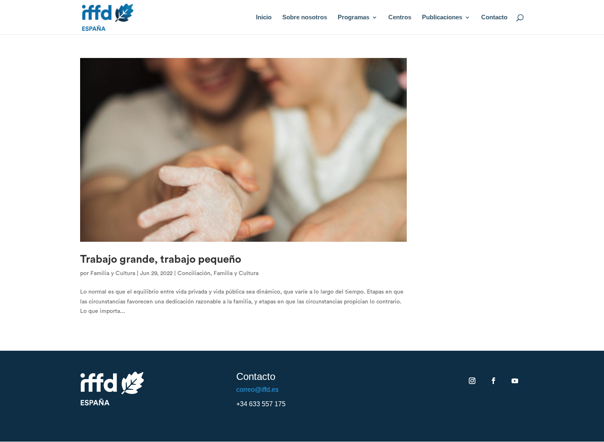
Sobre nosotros (304, 17)
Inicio (264, 17)
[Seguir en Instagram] (472, 381)
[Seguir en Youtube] (515, 381)
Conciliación (194, 273)
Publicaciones (442, 17)
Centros (399, 17)
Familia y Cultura (112, 273)
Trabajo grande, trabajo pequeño (160, 259)
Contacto (494, 17)
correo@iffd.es (257, 389)
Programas (353, 17)
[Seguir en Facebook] (493, 381)
